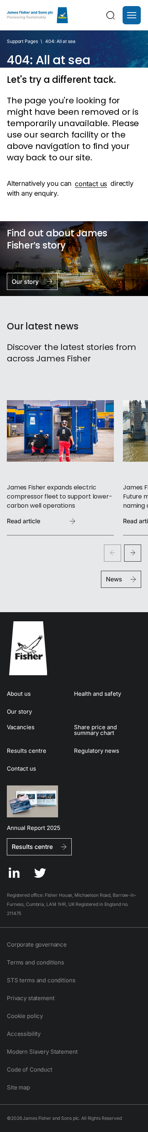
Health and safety (97, 693)
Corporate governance (37, 944)
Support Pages (22, 41)
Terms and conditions (35, 962)
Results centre (26, 750)
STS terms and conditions (41, 980)
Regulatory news (96, 750)
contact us (91, 183)
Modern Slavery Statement (42, 1051)
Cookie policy (25, 1016)
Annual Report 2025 (33, 827)
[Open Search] (110, 15)
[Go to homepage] (74, 648)
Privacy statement (30, 998)
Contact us (21, 768)
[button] (132, 15)
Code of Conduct (29, 1069)
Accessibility (24, 1033)
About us (19, 693)
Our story (19, 711)
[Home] (37, 15)
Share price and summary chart (95, 730)
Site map (18, 1087)
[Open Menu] (132, 15)
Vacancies (21, 727)
